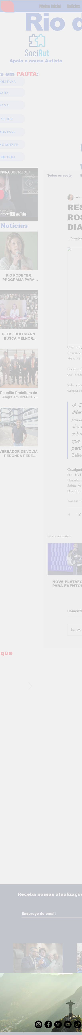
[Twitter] (58, 1024)
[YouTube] (68, 1024)
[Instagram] (38, 1024)
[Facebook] (48, 1024)
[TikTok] (77, 1024)
